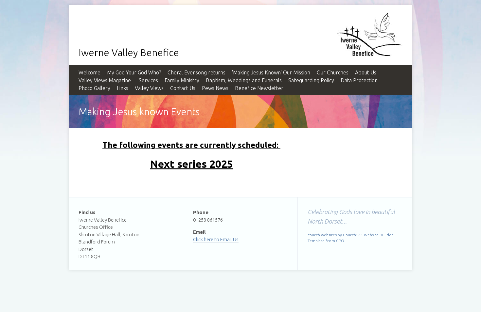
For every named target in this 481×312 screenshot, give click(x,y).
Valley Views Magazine (105, 80)
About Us (365, 72)
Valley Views (149, 88)
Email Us (229, 239)
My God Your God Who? (134, 72)
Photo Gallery (94, 88)
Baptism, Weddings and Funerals (244, 80)
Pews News (215, 88)
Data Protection (359, 80)
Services (147, 80)
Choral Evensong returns (196, 72)
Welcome (89, 72)
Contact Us (182, 88)
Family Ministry (182, 80)
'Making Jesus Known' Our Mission (271, 72)
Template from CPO (326, 241)
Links (122, 88)
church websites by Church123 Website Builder (350, 235)
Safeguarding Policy (311, 80)
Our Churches (332, 72)
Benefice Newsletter (259, 88)
